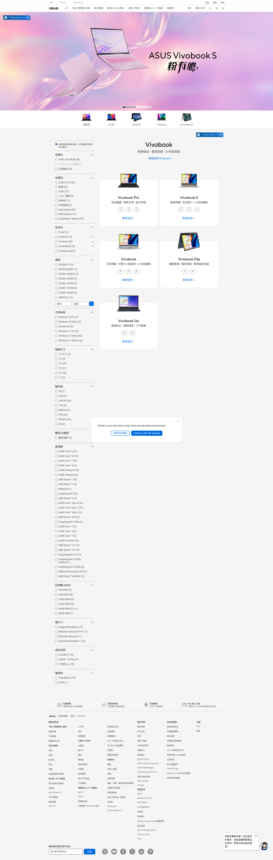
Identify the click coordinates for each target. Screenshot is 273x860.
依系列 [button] (59, 227)
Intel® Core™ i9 (62, 464)
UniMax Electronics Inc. (147, 772)
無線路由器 (82, 801)
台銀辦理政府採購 (56, 774)
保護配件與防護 (113, 788)
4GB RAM (60, 589)
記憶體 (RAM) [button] (63, 585)
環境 (207, 3)
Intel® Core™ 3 (62, 525)
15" (56, 367)
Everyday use (61, 250)
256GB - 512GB (63, 658)
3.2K (57, 395)
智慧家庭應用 (112, 755)
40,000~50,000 (62, 278)
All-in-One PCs (55, 792)
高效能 (58, 200)
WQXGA (59, 409)
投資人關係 (142, 741)
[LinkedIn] (141, 851)
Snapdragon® (62, 493)
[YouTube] (114, 851)
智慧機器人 (112, 736)
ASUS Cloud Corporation (148, 763)
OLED (58, 190)
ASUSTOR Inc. (143, 759)
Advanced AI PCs (144, 798)
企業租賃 (170, 759)
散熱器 (81, 760)
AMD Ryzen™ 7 (62, 478)
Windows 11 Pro (63, 330)
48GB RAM (60, 612)
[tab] (129, 107)
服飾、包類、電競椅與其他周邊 (120, 783)
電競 (50, 769)
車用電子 (141, 816)
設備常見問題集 (173, 778)
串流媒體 (111, 778)
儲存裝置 (81, 774)
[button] (215, 2)
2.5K (57, 404)
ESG (198, 726)
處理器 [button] (59, 446)
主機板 (81, 746)
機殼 (80, 755)
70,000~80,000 (62, 292)
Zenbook (59, 236)
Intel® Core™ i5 (62, 455)
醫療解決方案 (54, 741)
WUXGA (59, 418)
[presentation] (56, 144)
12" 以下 (59, 354)
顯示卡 (81, 750)
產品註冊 (170, 736)
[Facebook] (123, 851)
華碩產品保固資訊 (174, 741)
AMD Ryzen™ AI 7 (64, 544)
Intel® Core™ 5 (62, 530)
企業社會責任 (142, 745)
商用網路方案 (112, 727)
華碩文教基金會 (143, 777)
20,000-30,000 (62, 268)
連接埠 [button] (59, 673)
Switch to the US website (147, 433)
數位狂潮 (141, 826)
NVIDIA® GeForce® (65, 635)
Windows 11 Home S (65, 339)
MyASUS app (172, 768)
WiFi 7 (80, 792)
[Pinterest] (150, 851)
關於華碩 (141, 727)
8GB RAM (60, 594)
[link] (53, 8)
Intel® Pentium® (63, 469)
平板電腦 (52, 736)
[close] (178, 421)
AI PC (139, 794)
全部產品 (59, 168)
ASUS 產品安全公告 (175, 750)
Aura (139, 839)
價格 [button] (57, 259)
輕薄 (57, 187)
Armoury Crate (143, 834)
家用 (50, 750)
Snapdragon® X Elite (65, 521)
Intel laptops (61, 209)
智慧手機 (52, 731)
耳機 (109, 774)
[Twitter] (132, 851)
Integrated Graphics (65, 626)
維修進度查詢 (172, 727)
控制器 (110, 802)
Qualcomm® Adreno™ (66, 640)
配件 (80, 731)
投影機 (51, 788)
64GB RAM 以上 (63, 608)
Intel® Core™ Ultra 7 (65, 507)
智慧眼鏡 (81, 736)
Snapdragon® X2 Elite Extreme (70, 558)
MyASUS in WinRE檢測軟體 (178, 773)
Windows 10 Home (64, 321)
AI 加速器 (82, 783)
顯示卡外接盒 (83, 778)
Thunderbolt (61, 677)
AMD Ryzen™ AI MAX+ (66, 575)
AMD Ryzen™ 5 (62, 483)
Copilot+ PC (61, 181)
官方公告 (141, 731)
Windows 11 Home (64, 335)
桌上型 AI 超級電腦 (115, 745)
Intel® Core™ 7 (62, 535)
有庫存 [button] (59, 154)
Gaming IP (111, 806)
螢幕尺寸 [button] (60, 349)
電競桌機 (52, 802)
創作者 (51, 760)
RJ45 (57, 681)
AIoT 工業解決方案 (115, 741)
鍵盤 (109, 764)
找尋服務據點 (172, 731)
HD (56, 423)
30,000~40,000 (62, 273)
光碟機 (81, 769)
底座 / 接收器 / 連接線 (116, 797)
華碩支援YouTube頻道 (176, 755)
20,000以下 (61, 264)
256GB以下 (61, 654)
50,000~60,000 (62, 282)
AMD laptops (61, 213)
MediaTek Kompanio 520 (67, 570)
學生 (50, 764)
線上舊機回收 (172, 764)
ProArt (58, 231)
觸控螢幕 (59, 437)
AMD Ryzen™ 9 (62, 497)
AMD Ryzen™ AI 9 (64, 516)
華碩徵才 (141, 755)
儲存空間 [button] (60, 650)
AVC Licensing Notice (146, 830)
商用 (50, 755)
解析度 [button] (59, 386)
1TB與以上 (60, 664)
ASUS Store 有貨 (63, 159)
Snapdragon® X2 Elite (66, 566)
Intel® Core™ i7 (62, 460)
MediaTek (60, 488)
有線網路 (111, 731)
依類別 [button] (59, 177)
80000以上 (60, 297)
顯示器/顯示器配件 (56, 783)
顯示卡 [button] (59, 622)
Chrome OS (61, 325)
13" (56, 358)
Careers (140, 785)
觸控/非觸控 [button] (62, 433)
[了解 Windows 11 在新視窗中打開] (210, 135)
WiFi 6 (80, 796)
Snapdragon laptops (65, 218)
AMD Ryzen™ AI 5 (64, 549)
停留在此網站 (120, 433)
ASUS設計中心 (143, 807)
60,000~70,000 (62, 287)
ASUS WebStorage (145, 768)
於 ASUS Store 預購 (65, 164)
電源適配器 (112, 792)
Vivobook (60, 240)
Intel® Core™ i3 (62, 450)
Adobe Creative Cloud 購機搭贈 (150, 821)
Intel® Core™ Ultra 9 (65, 511)
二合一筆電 (61, 196)
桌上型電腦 (53, 797)
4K (56, 390)
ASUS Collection (114, 810)
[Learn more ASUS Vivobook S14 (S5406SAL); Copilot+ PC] (136, 109)
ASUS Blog (142, 802)
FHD (57, 414)
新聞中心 (141, 750)
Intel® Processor (63, 539)
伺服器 (110, 750)
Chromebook (61, 245)
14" (56, 362)
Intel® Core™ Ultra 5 (65, 502)
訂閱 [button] (89, 851)
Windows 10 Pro (63, 316)
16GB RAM (60, 598)
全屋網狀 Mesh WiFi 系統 (88, 806)
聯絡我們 (170, 745)
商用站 (140, 812)
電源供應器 (82, 764)
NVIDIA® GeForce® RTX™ (68, 631)
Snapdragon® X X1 (65, 554)
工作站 (81, 727)
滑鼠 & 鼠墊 (112, 769)
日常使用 (59, 205)
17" (56, 377)
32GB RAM (60, 603)
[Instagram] (105, 851)
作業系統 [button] (60, 312)
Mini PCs (52, 806)
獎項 (139, 736)
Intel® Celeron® (63, 474)
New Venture (142, 781)
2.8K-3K (59, 400)
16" (56, 372)
